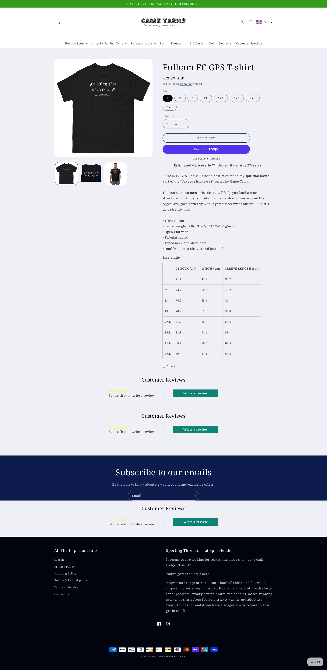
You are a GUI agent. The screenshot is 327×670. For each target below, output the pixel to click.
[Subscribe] (194, 495)
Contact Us (61, 594)
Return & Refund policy (71, 580)
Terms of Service (66, 587)
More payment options (206, 158)
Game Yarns (157, 656)
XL (206, 98)
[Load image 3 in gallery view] (115, 173)
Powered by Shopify (175, 656)
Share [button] (171, 366)
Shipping (186, 83)
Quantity (168, 116)
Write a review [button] (195, 393)
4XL (252, 98)
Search (59, 559)
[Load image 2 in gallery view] (91, 173)
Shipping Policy (65, 573)
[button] (58, 22)
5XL (169, 107)
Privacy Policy (64, 566)
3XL (237, 98)
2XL (221, 98)
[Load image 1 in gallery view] (66, 173)
